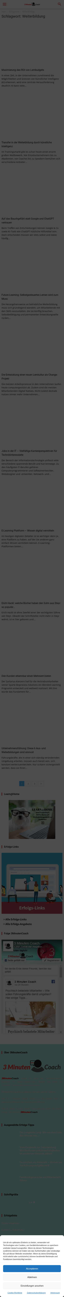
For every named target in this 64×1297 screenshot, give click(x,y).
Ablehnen (32, 1277)
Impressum (55, 1293)
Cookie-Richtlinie (15, 1293)
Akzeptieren (32, 1268)
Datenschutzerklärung (36, 1293)
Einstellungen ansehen (32, 1285)
